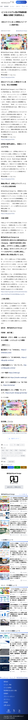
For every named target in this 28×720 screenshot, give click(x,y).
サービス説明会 (7, 687)
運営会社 (6, 681)
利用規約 (6, 693)
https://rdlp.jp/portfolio (8, 77)
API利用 (6, 702)
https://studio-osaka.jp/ (18, 377)
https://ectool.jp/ (9, 385)
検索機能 (4, 458)
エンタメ (12, 6)
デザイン (11, 453)
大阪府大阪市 (11, 461)
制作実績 (23, 455)
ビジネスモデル (18, 453)
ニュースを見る (22, 494)
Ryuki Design (22, 450)
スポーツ (18, 6)
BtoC (7, 450)
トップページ (5, 677)
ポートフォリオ (5, 455)
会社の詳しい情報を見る (14, 487)
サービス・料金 (7, 684)
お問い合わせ (7, 705)
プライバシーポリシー (9, 696)
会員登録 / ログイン (21, 2)
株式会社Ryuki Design (21, 30)
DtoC (11, 450)
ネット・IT (12, 444)
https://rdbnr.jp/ (14, 373)
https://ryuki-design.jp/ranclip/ (16, 393)
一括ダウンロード (15, 438)
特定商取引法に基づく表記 (10, 690)
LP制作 (16, 450)
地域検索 (6, 6)
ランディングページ (14, 455)
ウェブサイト (5, 453)
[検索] (13, 2)
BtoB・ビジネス (20, 444)
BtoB (3, 450)
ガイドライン (7, 699)
